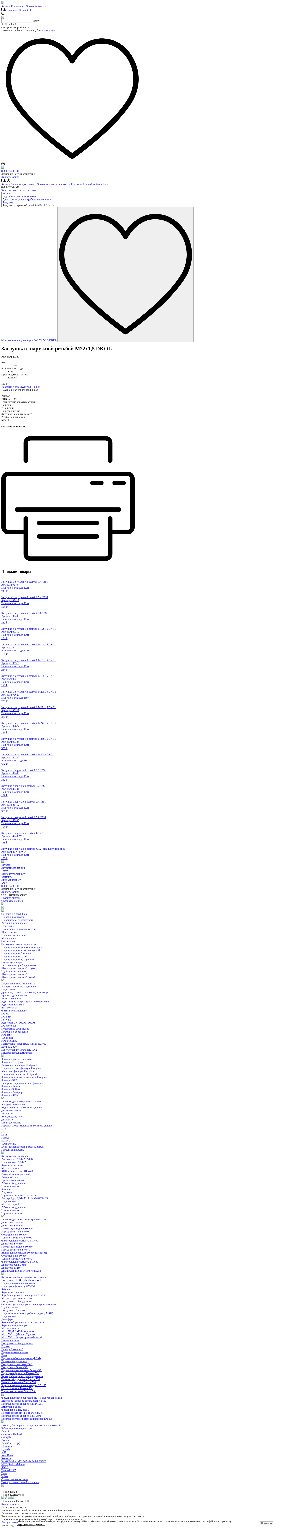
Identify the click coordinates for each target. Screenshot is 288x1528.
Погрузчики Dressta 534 (14, 1367)
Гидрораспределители (13, 935)
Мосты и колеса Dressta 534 (16, 1388)
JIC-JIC (5, 1013)
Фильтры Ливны (10, 1086)
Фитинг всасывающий (14, 1010)
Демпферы (7, 1319)
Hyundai (5, 1449)
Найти (36, 20)
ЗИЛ (3, 1131)
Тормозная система (12, 1213)
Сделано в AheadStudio (14, 914)
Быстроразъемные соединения (18, 986)
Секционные (8, 941)
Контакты (40, 6)
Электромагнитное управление (19, 944)
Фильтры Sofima (10, 1089)
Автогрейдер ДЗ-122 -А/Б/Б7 (17, 1159)
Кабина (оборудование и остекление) (22, 1322)
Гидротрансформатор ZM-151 (18, 1286)
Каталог (5, 6)
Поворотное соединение (15, 1028)
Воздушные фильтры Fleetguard (19, 1065)
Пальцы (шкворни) (12, 1349)
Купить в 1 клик (30, 386)
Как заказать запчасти (58, 184)
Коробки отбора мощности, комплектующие (26, 1125)
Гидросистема (9, 1201)
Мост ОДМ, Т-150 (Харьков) (17, 1331)
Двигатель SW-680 (11, 1243)
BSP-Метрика (9, 1007)
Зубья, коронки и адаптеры (16, 1428)
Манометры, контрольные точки (19, 1049)
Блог (105, 184)
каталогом (49, 30)
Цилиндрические (11, 1122)
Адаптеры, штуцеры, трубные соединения (25, 1001)
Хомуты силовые (11, 998)
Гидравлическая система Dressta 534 (21, 1370)
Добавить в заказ (10, 386)
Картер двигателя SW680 (15, 1249)
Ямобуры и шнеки (11, 1406)
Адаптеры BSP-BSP (12, 1004)
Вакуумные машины (13, 1104)
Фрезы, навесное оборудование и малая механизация (31, 1397)
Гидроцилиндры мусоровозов (18, 959)
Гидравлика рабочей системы (18, 1283)
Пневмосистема (10, 1340)
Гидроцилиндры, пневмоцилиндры (21, 947)
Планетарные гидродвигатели (18, 929)
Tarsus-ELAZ (8, 1470)
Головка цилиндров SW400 (16, 1228)
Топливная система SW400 (16, 1237)
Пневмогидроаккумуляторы (17, 1052)
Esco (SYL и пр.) (10, 1443)
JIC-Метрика (8, 1025)
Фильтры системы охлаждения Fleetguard (24, 1077)
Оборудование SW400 (13, 1234)
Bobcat (5, 1431)
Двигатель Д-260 (10, 1267)
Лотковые (6, 1113)
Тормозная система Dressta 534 (18, 1391)
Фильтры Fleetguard (12, 1062)
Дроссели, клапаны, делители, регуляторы (25, 992)
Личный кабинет (92, 184)
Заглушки (6, 1019)
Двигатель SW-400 (11, 1225)
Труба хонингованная (13, 971)
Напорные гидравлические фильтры (22, 1083)
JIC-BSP (6, 1016)
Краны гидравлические (14, 995)
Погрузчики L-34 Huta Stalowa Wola (21, 1280)
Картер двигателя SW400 (15, 1231)
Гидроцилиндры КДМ (14, 956)
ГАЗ (3, 1128)
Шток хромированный (14, 974)
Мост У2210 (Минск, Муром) (18, 1334)
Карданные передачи (13, 1292)
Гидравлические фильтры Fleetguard (21, 1068)
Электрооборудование (14, 1361)
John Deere (7, 1455)
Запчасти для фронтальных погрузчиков (24, 1277)
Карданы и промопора (14, 1325)
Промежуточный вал (13, 1180)
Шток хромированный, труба (18, 968)
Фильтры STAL (10, 1080)
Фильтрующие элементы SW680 (19, 1261)
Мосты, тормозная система (16, 1298)
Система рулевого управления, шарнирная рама (28, 1304)
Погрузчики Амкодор (13, 1310)
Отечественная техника (14, 1479)
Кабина (5, 1289)
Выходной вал (9, 1177)
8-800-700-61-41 (10, 170)
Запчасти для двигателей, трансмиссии (23, 1219)
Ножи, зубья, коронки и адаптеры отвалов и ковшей (31, 1425)
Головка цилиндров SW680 (16, 1246)
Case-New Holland (11, 1434)
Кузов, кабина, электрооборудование (22, 1376)
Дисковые (7, 1119)
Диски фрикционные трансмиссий (21, 1270)
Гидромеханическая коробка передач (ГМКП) (27, 1313)
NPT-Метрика (9, 1040)
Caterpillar (6, 1437)
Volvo (4, 1476)
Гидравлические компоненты (18, 983)
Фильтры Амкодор (11, 1092)
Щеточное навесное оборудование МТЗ (23, 1400)
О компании (18, 6)
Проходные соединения (14, 1031)
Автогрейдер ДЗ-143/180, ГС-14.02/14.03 (24, 1198)
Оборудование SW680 (13, 1255)
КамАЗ (5, 1137)
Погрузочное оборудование (17, 1301)
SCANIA (6, 1140)
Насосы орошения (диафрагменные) (21, 1412)
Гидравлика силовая (12, 917)
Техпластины (8, 1143)
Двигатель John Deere (13, 1264)
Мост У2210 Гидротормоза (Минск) (21, 1337)
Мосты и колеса (10, 1328)
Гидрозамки (8, 989)
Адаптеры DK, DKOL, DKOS (18, 1022)
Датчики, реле (9, 1046)
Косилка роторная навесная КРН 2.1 (22, 1403)
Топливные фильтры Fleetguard (19, 1074)
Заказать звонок (10, 177)
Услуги (30, 6)
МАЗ (4, 1134)
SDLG (4, 1467)
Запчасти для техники (23, 184)
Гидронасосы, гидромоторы (17, 920)
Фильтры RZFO (10, 1095)
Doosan (5, 1440)
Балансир (6, 1189)
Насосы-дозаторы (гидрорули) (18, 965)
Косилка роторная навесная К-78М (21, 1415)
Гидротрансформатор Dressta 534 (20, 1373)
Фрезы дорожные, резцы (15, 1409)
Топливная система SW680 (16, 1258)
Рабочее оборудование (14, 1183)
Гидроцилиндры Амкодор (16, 953)
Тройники (7, 1037)
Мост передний (10, 1168)
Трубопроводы (9, 1307)
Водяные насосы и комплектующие (21, 1107)
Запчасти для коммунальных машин (21, 1101)
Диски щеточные (11, 1110)
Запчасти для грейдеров (14, 1156)
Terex (4, 1473)
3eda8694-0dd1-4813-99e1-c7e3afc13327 (23, 1461)
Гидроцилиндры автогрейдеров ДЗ (21, 950)
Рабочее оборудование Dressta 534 (20, 1379)
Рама (4, 1355)
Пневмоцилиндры (11, 962)
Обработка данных (12, 900)
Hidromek (6, 1446)
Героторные (8, 926)
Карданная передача (12, 1149)
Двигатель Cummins (12, 1222)
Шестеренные (9, 932)
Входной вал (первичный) (16, 1174)
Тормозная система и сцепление (19, 1195)
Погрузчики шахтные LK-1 (16, 1364)
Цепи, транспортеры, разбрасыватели (22, 1146)
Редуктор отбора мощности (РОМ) (21, 1358)
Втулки (5, 1346)
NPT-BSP (6, 1034)
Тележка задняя (10, 1186)
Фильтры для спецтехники (16, 1059)
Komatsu (6, 1458)
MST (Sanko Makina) (12, 1464)
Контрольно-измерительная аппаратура (23, 1043)
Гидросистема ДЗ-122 (13, 1162)
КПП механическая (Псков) (17, 1171)
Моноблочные (9, 938)
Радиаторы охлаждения (14, 1352)
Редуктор (6, 1192)
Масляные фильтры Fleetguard (18, 1071)
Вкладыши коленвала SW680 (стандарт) (24, 1252)
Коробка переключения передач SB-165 (23, 1295)
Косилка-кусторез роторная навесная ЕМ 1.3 (26, 1418)
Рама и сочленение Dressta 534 (18, 1382)
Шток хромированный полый (18, 977)
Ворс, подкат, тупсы (12, 1116)
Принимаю (266, 1523)
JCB (3, 1452)
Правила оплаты (10, 897)
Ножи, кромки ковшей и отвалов (20, 1482)
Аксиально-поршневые (14, 923)
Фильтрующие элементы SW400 (19, 1240)
